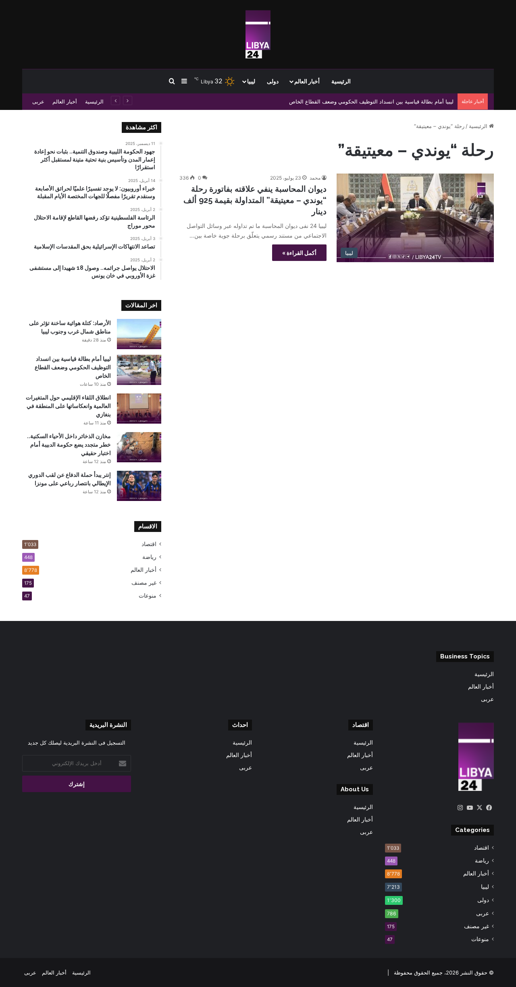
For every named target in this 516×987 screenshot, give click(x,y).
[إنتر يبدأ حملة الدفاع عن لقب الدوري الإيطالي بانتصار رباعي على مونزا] (139, 486)
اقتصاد (148, 544)
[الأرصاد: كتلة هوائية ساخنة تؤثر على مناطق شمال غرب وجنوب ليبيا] (139, 334)
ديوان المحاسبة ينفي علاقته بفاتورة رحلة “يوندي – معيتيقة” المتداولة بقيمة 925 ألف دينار (255, 200)
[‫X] (479, 808)
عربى (38, 101)
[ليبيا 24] (258, 34)
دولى (273, 81)
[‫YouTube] (469, 808)
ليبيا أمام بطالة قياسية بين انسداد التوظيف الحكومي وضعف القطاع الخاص (371, 101)
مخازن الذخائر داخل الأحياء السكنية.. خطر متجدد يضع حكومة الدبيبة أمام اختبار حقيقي (69, 444)
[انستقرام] (460, 808)
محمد (315, 178)
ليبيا (251, 81)
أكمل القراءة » (299, 252)
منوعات (147, 595)
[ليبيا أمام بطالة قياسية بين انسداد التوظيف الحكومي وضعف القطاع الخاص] (139, 370)
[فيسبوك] (489, 808)
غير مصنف (143, 582)
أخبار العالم (307, 81)
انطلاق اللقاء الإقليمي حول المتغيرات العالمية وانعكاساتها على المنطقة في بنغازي (68, 406)
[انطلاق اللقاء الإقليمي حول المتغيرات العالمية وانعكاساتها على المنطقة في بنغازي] (139, 408)
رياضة (149, 557)
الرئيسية (341, 81)
